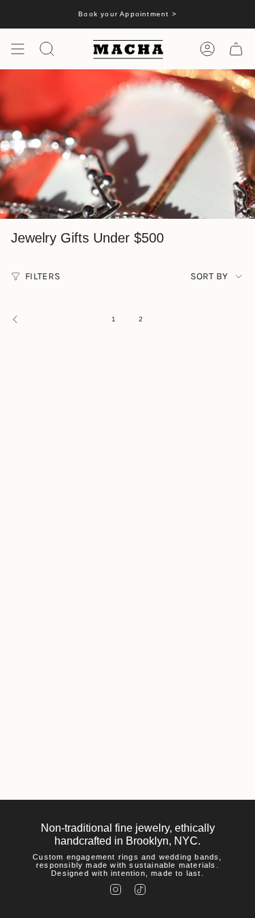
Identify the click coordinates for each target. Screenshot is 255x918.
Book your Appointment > (127, 14)
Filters (42, 276)
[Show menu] (17, 49)
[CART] (236, 49)
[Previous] (52, 319)
